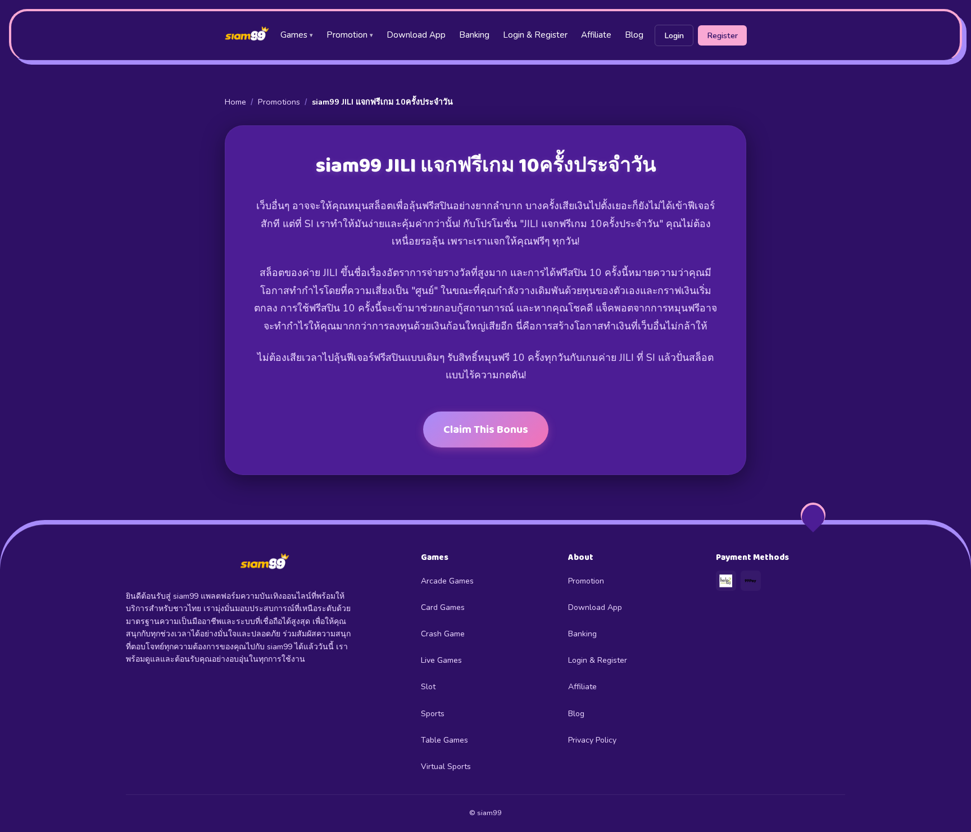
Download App (416, 34)
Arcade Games (447, 581)
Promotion (349, 34)
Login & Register (535, 34)
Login (674, 35)
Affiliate (596, 34)
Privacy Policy (592, 740)
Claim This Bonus (485, 429)
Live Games (441, 660)
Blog (634, 34)
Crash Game (443, 633)
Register (722, 35)
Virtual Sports (446, 766)
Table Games (444, 740)
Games (296, 34)
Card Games (443, 607)
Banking (474, 34)
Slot (428, 686)
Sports (432, 713)
